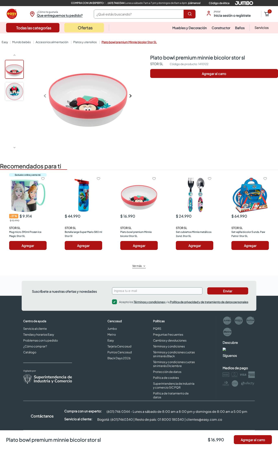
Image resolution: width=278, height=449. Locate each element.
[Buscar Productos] (190, 14)
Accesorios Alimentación (52, 42)
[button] (55, 14)
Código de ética (219, 3)
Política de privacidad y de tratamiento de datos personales (209, 301)
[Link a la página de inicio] (4, 42)
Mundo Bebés (21, 42)
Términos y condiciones (149, 301)
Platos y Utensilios (85, 42)
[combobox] (145, 14)
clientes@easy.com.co (204, 419)
